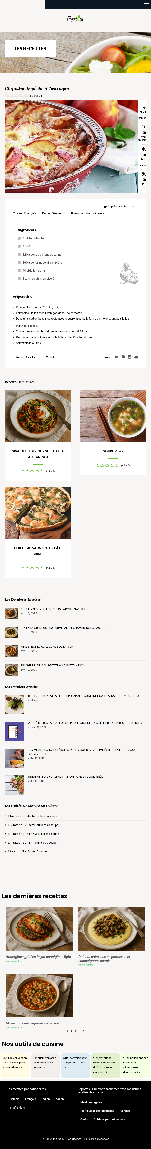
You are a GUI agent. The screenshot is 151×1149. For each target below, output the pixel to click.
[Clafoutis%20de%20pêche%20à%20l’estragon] (136, 357)
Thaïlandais (17, 1107)
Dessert (58, 213)
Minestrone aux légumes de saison (47, 646)
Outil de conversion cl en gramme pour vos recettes (15, 1062)
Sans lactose (33, 357)
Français (30, 213)
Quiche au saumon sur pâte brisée (38, 551)
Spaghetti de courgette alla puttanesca (38, 454)
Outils (84, 1119)
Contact (125, 1110)
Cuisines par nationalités (109, 1119)
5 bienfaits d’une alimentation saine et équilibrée (65, 776)
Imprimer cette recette (123, 206)
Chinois (14, 1099)
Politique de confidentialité (97, 1110)
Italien (60, 1099)
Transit (50, 357)
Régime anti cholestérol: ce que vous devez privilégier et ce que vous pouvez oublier (81, 751)
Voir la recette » (14, 961)
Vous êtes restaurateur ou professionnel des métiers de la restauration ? (84, 722)
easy (100, 213)
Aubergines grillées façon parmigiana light (54, 608)
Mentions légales (91, 1102)
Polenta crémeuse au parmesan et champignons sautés (63, 627)
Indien (46, 1099)
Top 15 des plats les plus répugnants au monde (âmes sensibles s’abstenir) (83, 696)
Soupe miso (113, 451)
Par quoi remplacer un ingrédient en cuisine (44, 1062)
